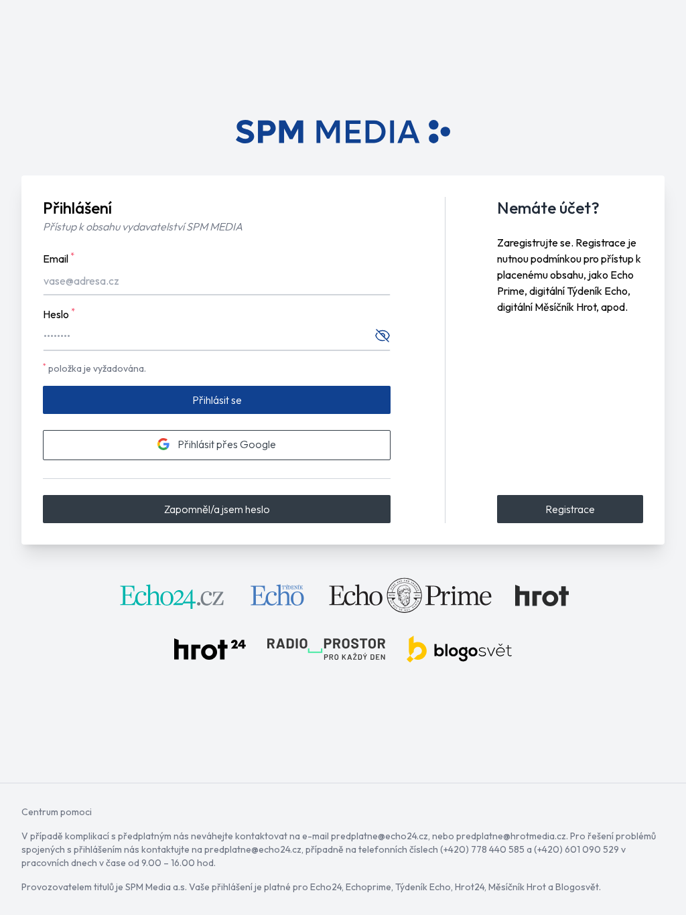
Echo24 (326, 887)
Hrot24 (469, 887)
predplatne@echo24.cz (379, 836)
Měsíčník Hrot (517, 887)
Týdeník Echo (423, 887)
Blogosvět (577, 887)
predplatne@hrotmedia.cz (511, 836)
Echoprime (368, 887)
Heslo (59, 313)
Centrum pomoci (56, 812)
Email (58, 258)
